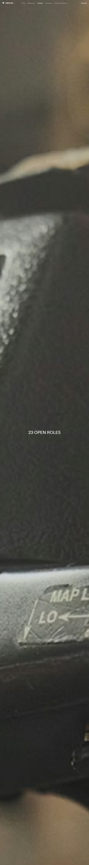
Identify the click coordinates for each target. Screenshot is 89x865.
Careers (40, 3)
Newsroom (31, 3)
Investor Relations (60, 3)
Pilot (23, 3)
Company (48, 3)
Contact (84, 3)
